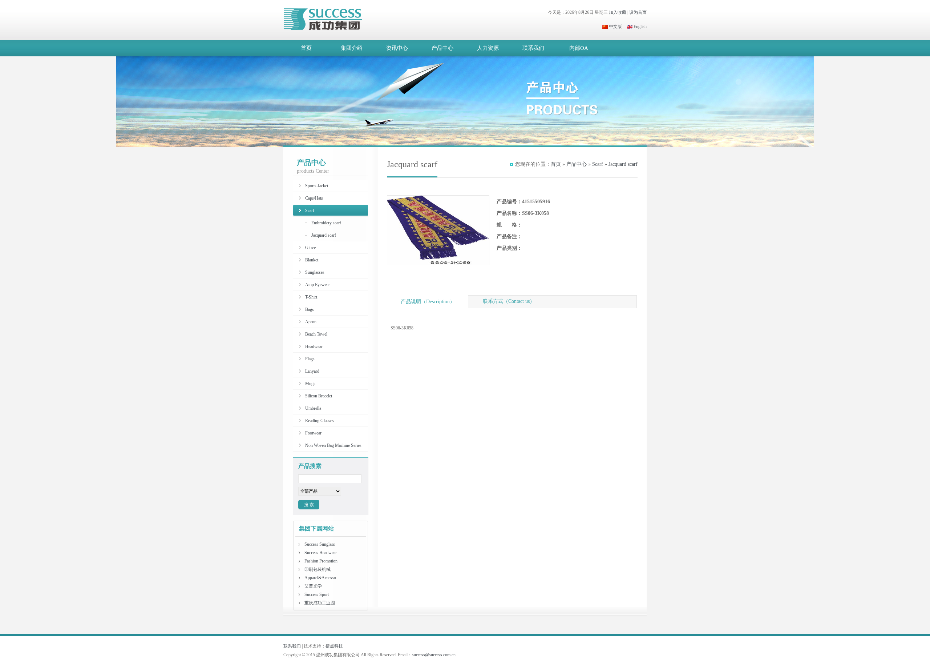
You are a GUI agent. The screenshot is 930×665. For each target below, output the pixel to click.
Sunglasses (314, 272)
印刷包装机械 (317, 569)
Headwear (314, 346)
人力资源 (488, 48)
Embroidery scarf (326, 222)
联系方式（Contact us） (509, 301)
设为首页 (638, 12)
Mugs (310, 383)
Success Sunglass (319, 544)
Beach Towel (316, 334)
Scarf (597, 164)
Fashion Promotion (320, 561)
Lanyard (312, 371)
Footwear (313, 433)
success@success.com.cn (434, 654)
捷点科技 (334, 646)
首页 (306, 48)
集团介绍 (352, 48)
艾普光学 (313, 586)
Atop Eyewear (317, 284)
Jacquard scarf (623, 164)
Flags (310, 358)
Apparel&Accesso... (321, 577)
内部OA (578, 48)
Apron (310, 321)
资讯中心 (397, 48)
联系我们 (533, 48)
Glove (310, 247)
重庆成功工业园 (319, 602)
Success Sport (316, 594)
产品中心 (442, 48)
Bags (309, 309)
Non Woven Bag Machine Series (333, 445)
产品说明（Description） (428, 301)
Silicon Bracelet (318, 395)
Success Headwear (320, 552)
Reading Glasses (319, 420)
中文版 (615, 26)
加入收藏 (617, 12)
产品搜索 (310, 466)
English (639, 26)
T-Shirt (311, 297)
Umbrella (313, 408)
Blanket (311, 260)
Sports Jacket (316, 185)
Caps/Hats (314, 198)
